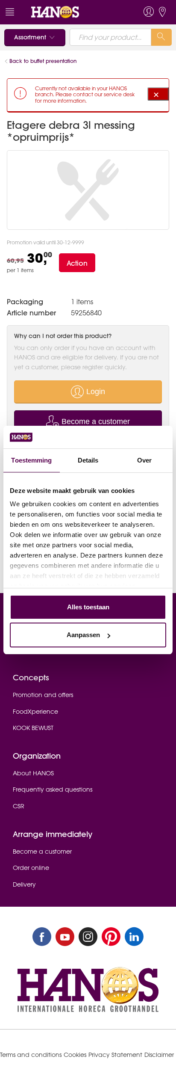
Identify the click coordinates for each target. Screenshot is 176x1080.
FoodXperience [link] (35, 711)
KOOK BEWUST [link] (33, 728)
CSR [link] (18, 806)
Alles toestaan (88, 607)
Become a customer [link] (42, 851)
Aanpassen (83, 634)
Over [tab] (144, 460)
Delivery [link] (24, 884)
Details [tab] (88, 460)
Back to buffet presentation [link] (42, 61)
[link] (71, 12)
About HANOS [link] (33, 773)
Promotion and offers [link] (43, 695)
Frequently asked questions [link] (52, 789)
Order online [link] (31, 867)
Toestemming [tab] (31, 460)
